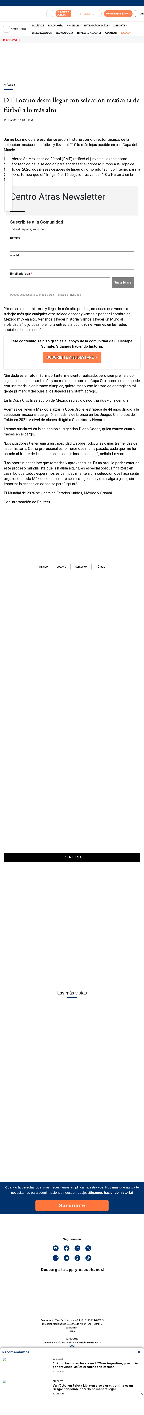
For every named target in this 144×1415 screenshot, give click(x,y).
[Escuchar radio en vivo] (86, 13)
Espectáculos (42, 32)
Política (38, 25)
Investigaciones (89, 32)
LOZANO (61, 567)
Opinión (111, 32)
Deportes (120, 25)
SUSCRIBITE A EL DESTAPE (71, 357)
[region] (72, 69)
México (43, 567)
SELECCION (81, 567)
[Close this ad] (141, 1393)
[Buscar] (50, 13)
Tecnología (64, 32)
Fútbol (101, 567)
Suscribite (72, 1205)
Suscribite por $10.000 (118, 13)
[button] (8, 157)
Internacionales (97, 25)
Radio (125, 32)
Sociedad (73, 25)
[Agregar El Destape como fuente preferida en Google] (72, 127)
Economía (55, 25)
